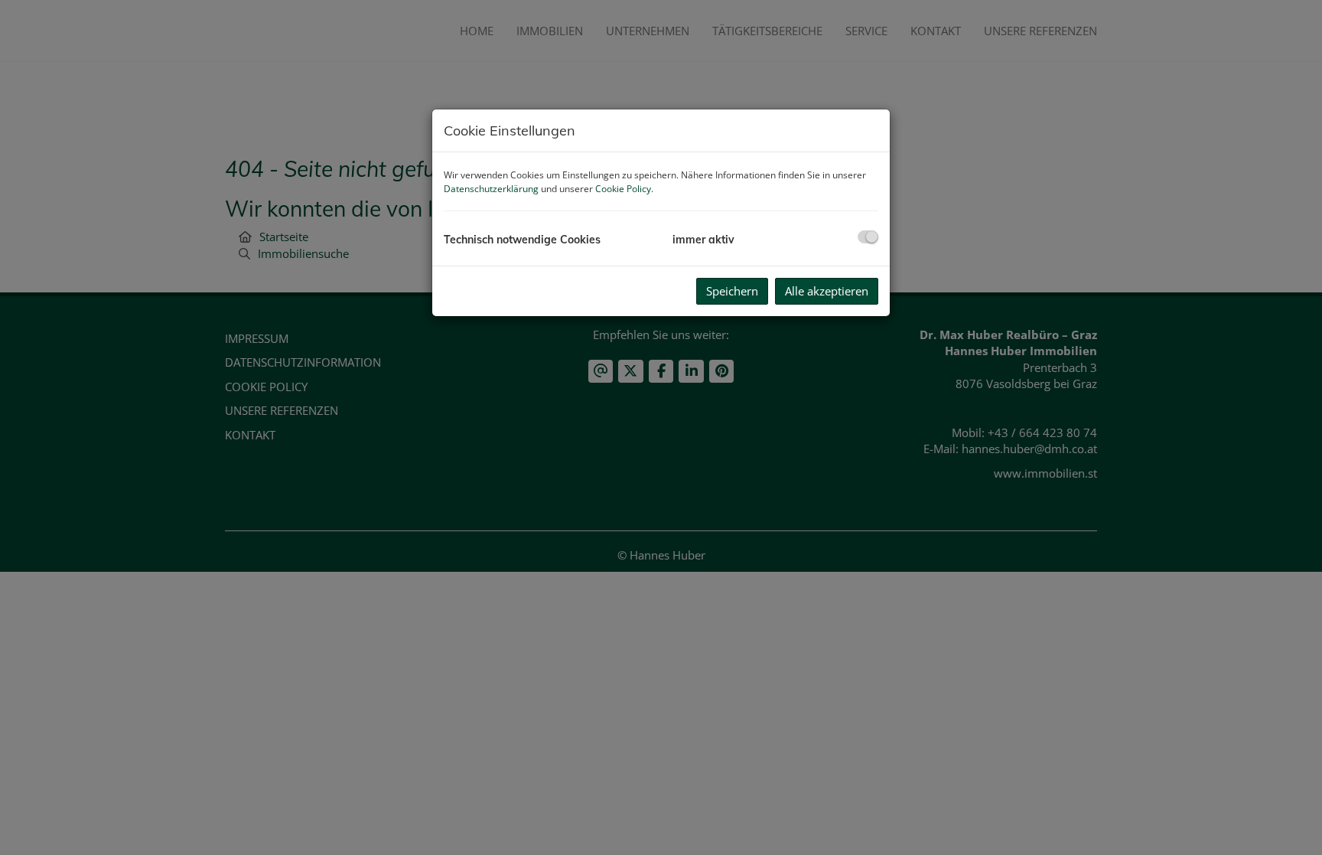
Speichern (732, 291)
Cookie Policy (623, 188)
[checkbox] (868, 236)
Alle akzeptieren (826, 291)
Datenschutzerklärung (491, 188)
